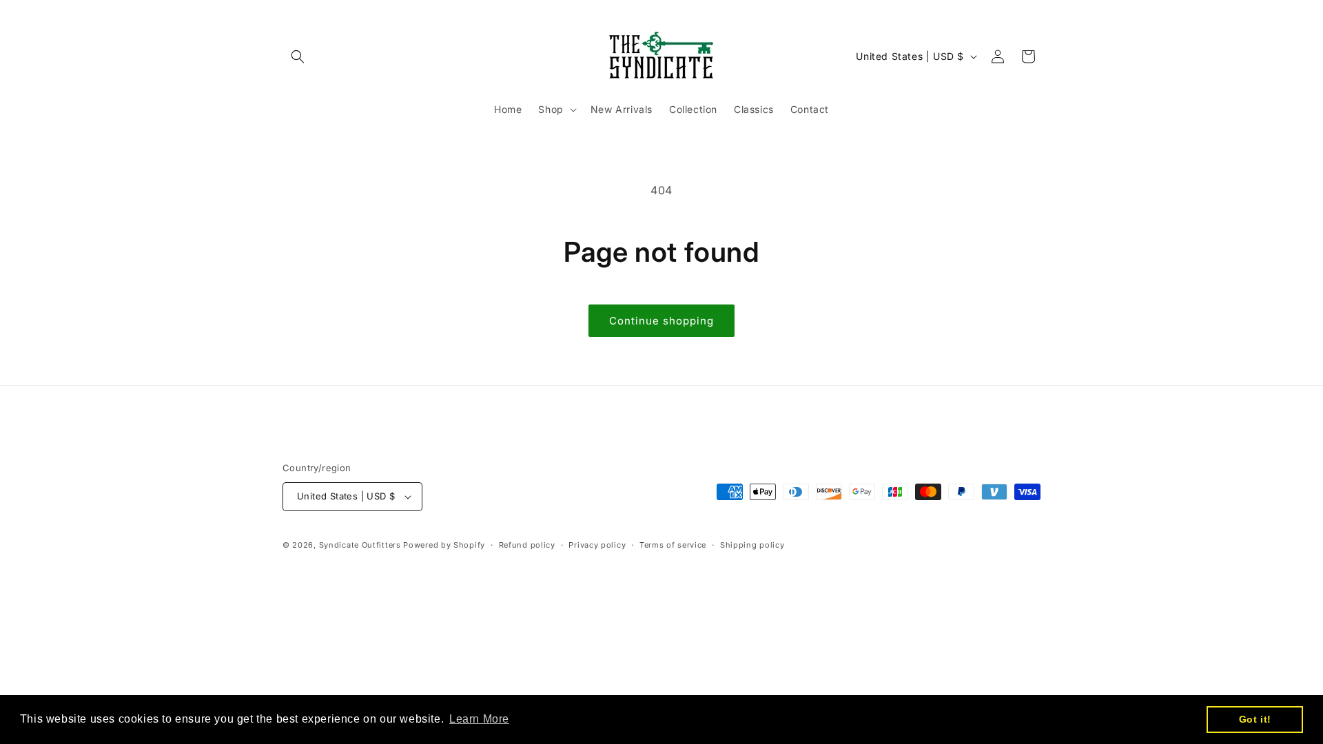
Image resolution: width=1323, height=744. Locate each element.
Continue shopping (661, 320)
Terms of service (672, 545)
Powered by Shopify (444, 545)
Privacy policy (597, 545)
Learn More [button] (479, 719)
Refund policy (527, 545)
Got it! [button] (1255, 719)
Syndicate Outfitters (361, 545)
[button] (298, 56)
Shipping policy (752, 545)
